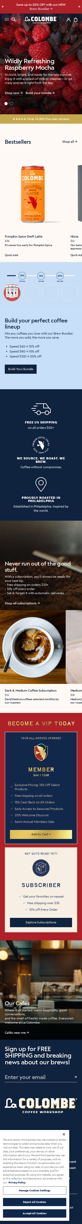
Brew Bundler (39, 9)
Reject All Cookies (34, 1202)
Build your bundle (39, 93)
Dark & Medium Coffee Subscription (31, 690)
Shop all (68, 142)
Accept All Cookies (34, 1213)
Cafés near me (15, 1033)
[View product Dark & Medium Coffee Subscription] (33, 647)
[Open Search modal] (14, 19)
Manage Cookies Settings (35, 1190)
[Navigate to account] (68, 20)
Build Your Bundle (20, 369)
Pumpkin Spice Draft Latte (23, 236)
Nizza (74, 236)
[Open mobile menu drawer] (7, 19)
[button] (6, 103)
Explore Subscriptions (41, 922)
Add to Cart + (41, 834)
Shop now (12, 93)
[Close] (64, 1134)
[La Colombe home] (41, 20)
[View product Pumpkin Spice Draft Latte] (33, 193)
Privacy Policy (17, 1182)
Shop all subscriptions (21, 603)
